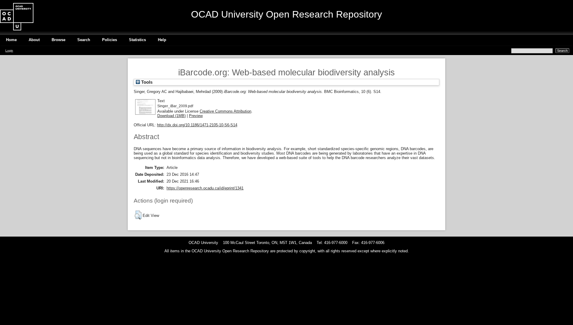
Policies (109, 40)
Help (162, 40)
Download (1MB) (171, 115)
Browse (58, 40)
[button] (138, 215)
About (34, 40)
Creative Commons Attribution (225, 111)
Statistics (137, 40)
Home (11, 40)
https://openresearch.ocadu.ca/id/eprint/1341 (205, 188)
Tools (146, 82)
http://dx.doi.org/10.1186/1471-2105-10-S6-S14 (197, 125)
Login (9, 50)
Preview (196, 115)
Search (83, 40)
